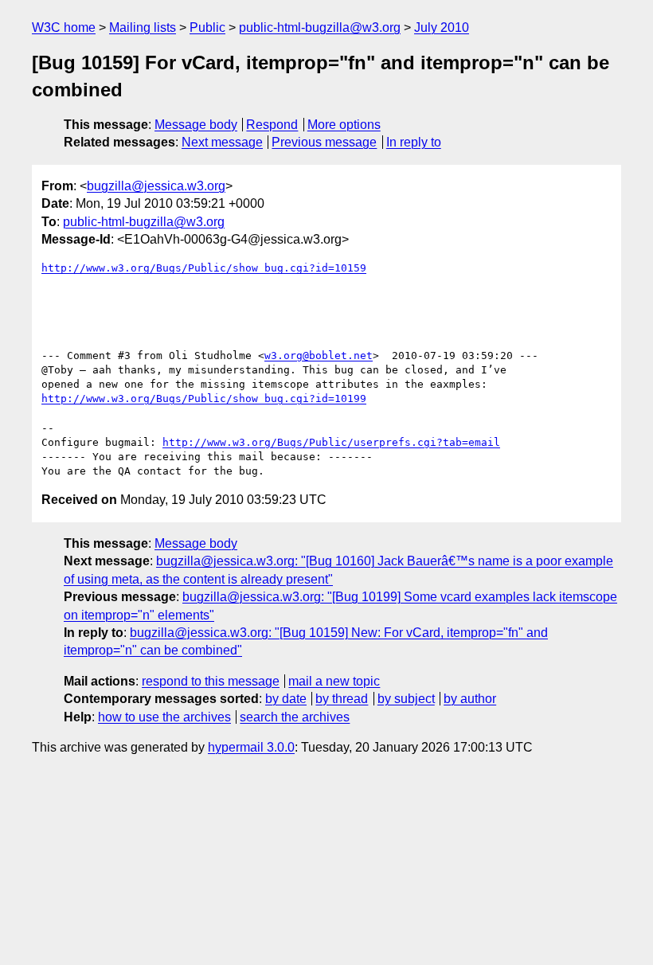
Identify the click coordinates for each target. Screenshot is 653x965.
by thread (341, 698)
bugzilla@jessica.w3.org (156, 186)
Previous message (324, 142)
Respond (272, 124)
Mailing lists (142, 27)
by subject (406, 698)
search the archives (295, 717)
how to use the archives (164, 717)
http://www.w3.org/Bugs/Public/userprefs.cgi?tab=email (331, 442)
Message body (195, 124)
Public (207, 27)
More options (344, 124)
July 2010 (441, 27)
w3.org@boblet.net (318, 355)
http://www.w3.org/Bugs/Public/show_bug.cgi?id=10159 (203, 268)
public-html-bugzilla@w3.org (320, 27)
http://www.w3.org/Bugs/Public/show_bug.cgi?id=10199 (203, 398)
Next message (222, 142)
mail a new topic (334, 681)
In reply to (413, 142)
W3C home (64, 27)
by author (470, 698)
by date (286, 698)
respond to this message (211, 681)
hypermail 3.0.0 (251, 747)
